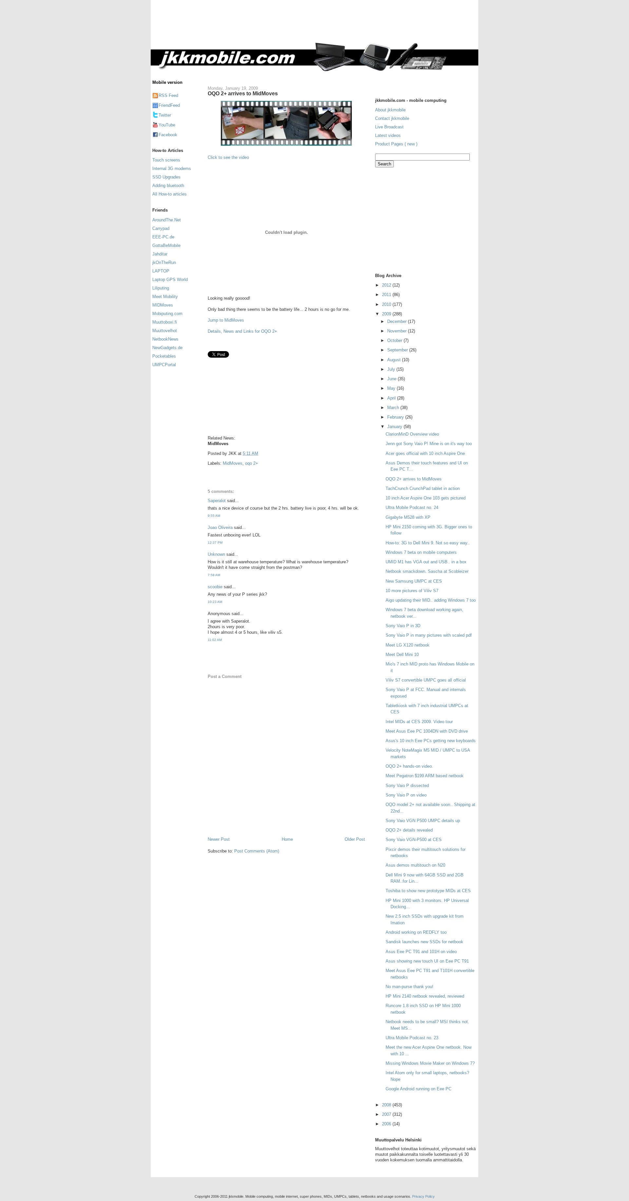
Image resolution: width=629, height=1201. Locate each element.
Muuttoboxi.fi (164, 322)
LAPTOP (160, 271)
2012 (387, 285)
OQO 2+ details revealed (409, 830)
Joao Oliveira (220, 527)
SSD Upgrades (166, 177)
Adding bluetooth (168, 185)
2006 (387, 1123)
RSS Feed (168, 95)
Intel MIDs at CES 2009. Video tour (419, 721)
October (395, 340)
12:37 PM (215, 542)
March (393, 407)
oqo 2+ (251, 463)
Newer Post (219, 839)
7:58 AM (214, 575)
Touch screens (166, 160)
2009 (387, 313)
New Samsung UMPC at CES (414, 581)
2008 (387, 1104)
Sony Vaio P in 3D (403, 625)
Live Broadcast (389, 126)
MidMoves (232, 463)
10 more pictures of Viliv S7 (412, 590)
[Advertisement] (342, 25)
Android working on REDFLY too (416, 932)
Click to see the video (228, 157)
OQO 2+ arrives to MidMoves (243, 93)
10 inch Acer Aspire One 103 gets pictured (426, 498)
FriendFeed (169, 105)
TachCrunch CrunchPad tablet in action (423, 488)
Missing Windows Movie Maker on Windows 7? (430, 1063)
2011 (387, 294)
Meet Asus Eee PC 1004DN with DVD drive (427, 731)
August (394, 359)
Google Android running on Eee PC (418, 1088)
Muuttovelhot (164, 330)
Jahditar (159, 254)
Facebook (168, 134)
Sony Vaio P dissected (407, 785)
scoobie (215, 586)
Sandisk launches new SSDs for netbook (424, 941)
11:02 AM (215, 640)
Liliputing (160, 288)
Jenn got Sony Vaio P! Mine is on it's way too (429, 443)
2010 (387, 304)
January (395, 426)
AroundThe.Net (166, 219)
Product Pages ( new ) (396, 143)
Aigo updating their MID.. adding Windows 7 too (431, 600)
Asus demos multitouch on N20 (415, 865)
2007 (387, 1114)
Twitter (165, 115)
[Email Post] (260, 453)
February (396, 417)
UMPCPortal (164, 364)
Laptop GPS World (170, 279)
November (397, 330)
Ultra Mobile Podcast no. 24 (412, 507)
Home (287, 839)
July (391, 369)
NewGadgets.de (167, 347)
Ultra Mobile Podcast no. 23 (412, 1037)
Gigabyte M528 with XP (408, 517)
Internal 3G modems (171, 168)
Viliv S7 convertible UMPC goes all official (426, 680)
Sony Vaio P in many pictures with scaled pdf (429, 635)
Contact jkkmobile (392, 118)
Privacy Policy (423, 1196)
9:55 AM (214, 515)
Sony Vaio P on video (406, 795)
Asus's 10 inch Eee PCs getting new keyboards (431, 740)
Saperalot (217, 500)
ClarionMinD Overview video (412, 434)
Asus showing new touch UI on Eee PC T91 (427, 961)
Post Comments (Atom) (256, 851)
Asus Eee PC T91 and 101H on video (421, 951)
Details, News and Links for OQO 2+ (242, 331)
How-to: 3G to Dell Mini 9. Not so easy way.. (428, 542)
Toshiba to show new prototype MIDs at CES (428, 890)
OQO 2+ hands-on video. (409, 766)
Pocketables (164, 356)
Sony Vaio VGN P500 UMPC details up (423, 820)
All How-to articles (169, 194)
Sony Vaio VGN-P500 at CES (414, 839)
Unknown (216, 554)
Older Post (355, 839)
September (398, 349)
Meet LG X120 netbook (407, 645)
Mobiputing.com (167, 313)
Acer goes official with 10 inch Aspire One (425, 453)
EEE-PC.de (163, 237)
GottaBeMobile (166, 245)
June (392, 378)
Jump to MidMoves (226, 320)
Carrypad (160, 228)
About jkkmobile (390, 109)
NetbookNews (165, 339)
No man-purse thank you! (409, 986)
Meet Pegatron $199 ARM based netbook (425, 775)
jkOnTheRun (164, 262)
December (397, 321)
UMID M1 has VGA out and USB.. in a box (426, 561)
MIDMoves (162, 305)
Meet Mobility (165, 296)
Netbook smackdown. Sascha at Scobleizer (427, 571)
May (392, 388)
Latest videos (388, 135)
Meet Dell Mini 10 (402, 654)
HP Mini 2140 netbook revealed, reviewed (425, 996)
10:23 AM (215, 602)
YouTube (167, 124)
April (392, 398)
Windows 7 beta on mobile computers (421, 552)
